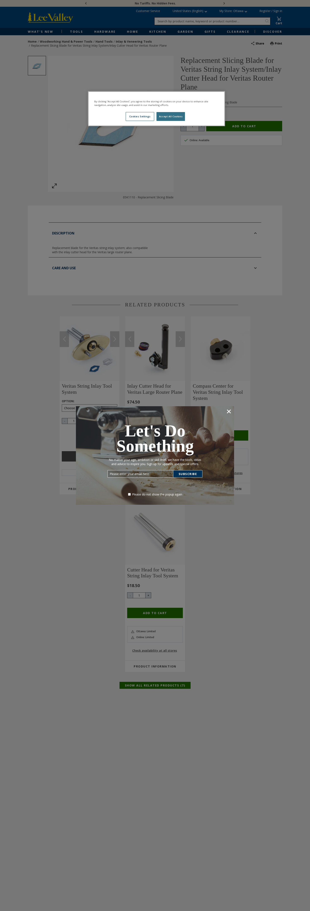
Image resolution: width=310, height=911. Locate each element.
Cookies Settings (140, 116)
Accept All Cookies (170, 116)
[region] (156, 108)
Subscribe (188, 474)
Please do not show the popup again (157, 494)
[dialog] (155, 455)
